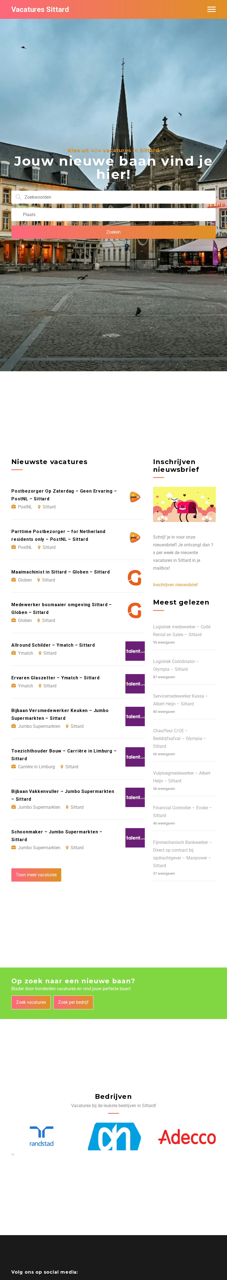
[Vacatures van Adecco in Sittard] (186, 1136)
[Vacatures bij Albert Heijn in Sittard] (113, 1137)
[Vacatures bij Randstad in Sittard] (40, 1136)
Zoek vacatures (31, 1002)
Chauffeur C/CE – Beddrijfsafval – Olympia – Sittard (179, 738)
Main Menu (211, 9)
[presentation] (12, 1154)
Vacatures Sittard (40, 9)
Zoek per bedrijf (73, 1002)
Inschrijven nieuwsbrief (175, 584)
